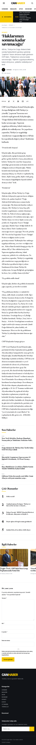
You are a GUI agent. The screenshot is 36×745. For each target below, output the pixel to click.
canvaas (9, 69)
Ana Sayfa (4, 25)
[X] (13, 101)
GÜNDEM (5, 9)
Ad (3, 623)
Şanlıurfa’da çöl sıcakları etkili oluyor (18, 530)
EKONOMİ (28, 9)
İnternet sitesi (6, 640)
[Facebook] (9, 101)
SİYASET (11, 25)
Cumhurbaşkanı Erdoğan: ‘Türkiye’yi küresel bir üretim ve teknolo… (18, 505)
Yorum (4, 598)
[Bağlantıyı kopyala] (27, 101)
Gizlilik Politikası (6, 742)
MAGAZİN (13, 9)
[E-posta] (23, 101)
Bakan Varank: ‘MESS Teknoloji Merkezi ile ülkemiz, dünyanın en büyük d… (20, 513)
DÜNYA (4, 702)
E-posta (4, 632)
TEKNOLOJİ (5, 706)
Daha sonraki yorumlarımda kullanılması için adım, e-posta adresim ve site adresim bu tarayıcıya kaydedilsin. (17, 653)
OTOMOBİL (5, 704)
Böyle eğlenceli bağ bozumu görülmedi (18, 521)
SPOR (21, 9)
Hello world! (10, 496)
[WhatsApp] (18, 101)
